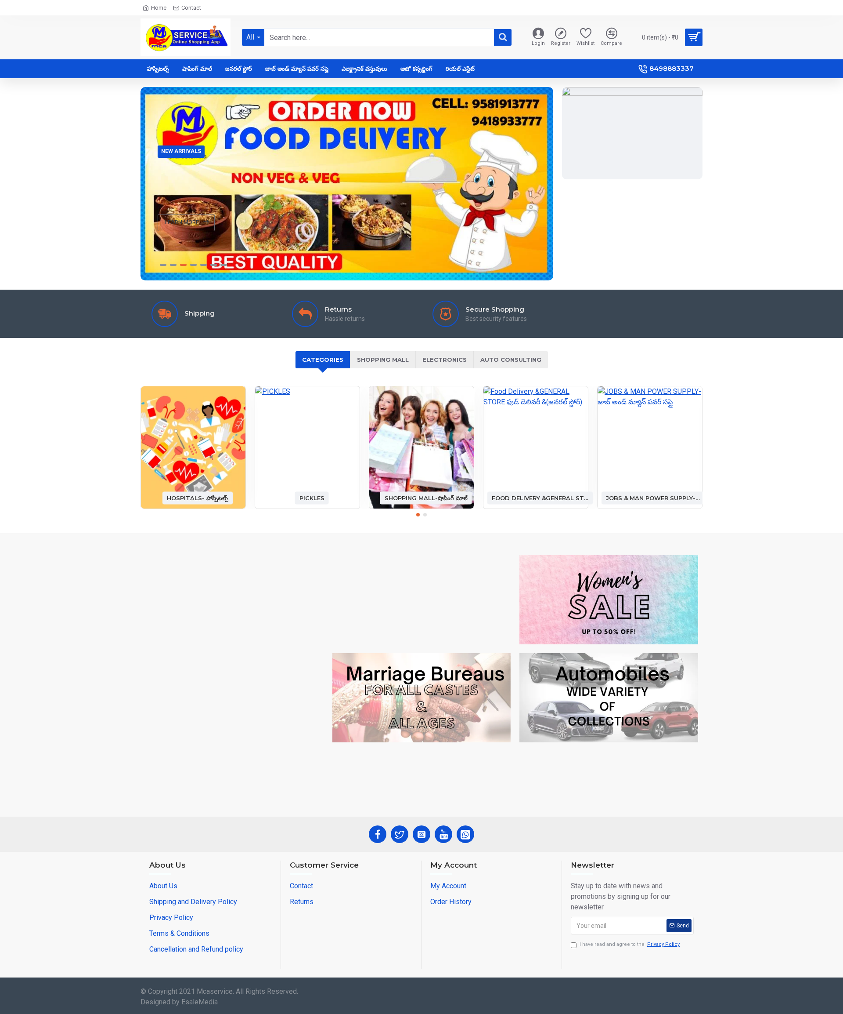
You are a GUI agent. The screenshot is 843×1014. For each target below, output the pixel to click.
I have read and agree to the (630, 944)
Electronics (444, 359)
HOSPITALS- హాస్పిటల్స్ (197, 497)
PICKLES (311, 497)
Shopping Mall (383, 359)
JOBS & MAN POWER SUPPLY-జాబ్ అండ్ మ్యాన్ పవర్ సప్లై (654, 497)
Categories (322, 359)
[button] (418, 514)
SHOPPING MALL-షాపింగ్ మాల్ (426, 497)
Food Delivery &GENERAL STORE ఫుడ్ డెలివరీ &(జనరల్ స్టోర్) (540, 497)
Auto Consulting (510, 359)
